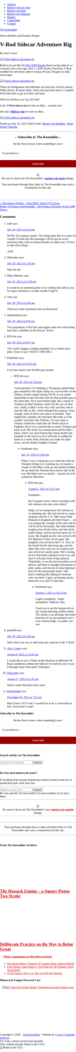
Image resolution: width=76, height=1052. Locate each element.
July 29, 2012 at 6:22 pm (21, 229)
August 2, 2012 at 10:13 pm (51, 592)
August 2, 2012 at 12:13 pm (44, 488)
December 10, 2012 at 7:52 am (24, 697)
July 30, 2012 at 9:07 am (21, 342)
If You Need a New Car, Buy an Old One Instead (34, 973)
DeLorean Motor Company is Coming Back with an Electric (41, 963)
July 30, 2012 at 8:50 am (21, 321)
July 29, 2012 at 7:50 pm (21, 263)
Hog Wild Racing (35, 65)
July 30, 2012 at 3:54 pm (28, 382)
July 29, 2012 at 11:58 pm (21, 281)
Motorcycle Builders (53, 123)
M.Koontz (13, 673)
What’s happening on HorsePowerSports (27, 956)
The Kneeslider (8, 29)
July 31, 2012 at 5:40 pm (35, 454)
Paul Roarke (14, 691)
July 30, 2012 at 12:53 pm (21, 363)
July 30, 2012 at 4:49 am (21, 302)
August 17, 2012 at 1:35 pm (22, 679)
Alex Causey (14, 648)
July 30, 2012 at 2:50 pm (21, 636)
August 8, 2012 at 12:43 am (22, 654)
